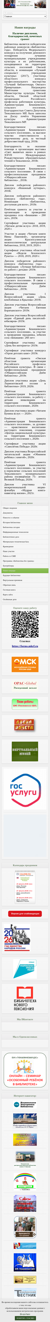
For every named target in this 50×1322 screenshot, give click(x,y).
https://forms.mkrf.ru (25, 646)
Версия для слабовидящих (25, 913)
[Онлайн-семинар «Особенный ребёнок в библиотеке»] (25, 1086)
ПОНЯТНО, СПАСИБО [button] (25, 1318)
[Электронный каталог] (25, 686)
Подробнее (25, 1314)
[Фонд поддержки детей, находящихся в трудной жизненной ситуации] (25, 856)
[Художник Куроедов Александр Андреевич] (25, 1227)
